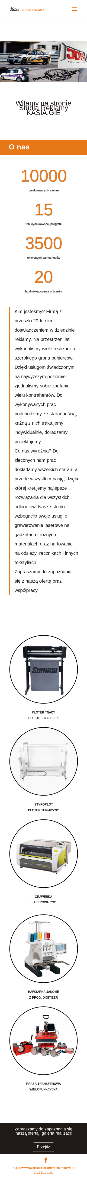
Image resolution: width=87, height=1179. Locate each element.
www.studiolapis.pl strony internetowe (46, 1167)
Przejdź (43, 1147)
